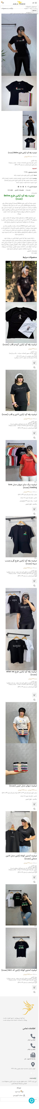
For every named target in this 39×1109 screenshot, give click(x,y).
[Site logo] (19, 3)
